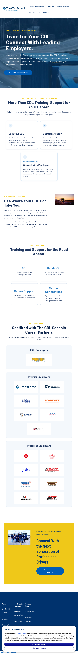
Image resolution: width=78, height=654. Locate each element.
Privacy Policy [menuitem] (29, 611)
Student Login (44, 12)
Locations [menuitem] (5, 619)
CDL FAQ (51, 6)
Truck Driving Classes (36, 6)
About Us (32, 12)
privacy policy (21, 633)
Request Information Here (18, 73)
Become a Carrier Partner (50, 571)
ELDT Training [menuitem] (18, 621)
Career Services (63, 6)
